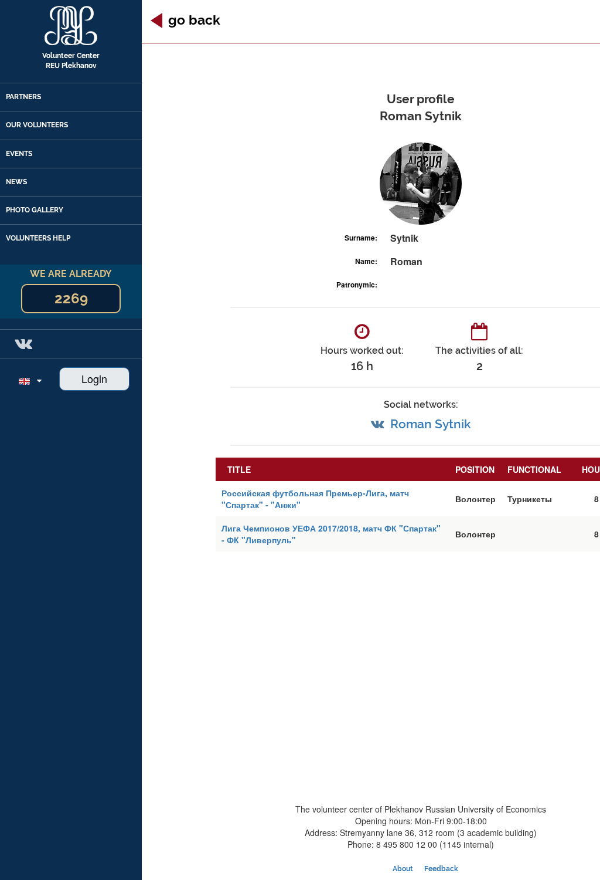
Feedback (441, 869)
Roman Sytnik (430, 424)
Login (94, 378)
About (403, 869)
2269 (71, 298)
